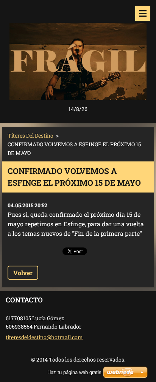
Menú (142, 13)
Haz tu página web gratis (74, 372)
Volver (23, 273)
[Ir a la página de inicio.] (78, 52)
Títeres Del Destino (30, 135)
